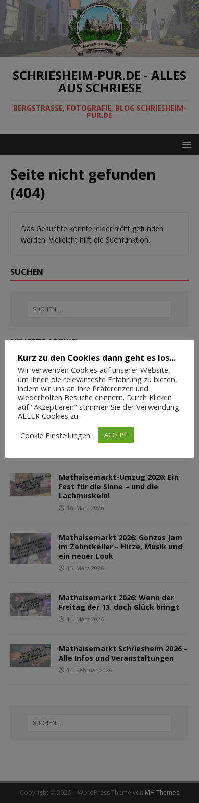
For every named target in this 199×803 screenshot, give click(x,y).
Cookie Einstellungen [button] (55, 435)
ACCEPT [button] (116, 434)
